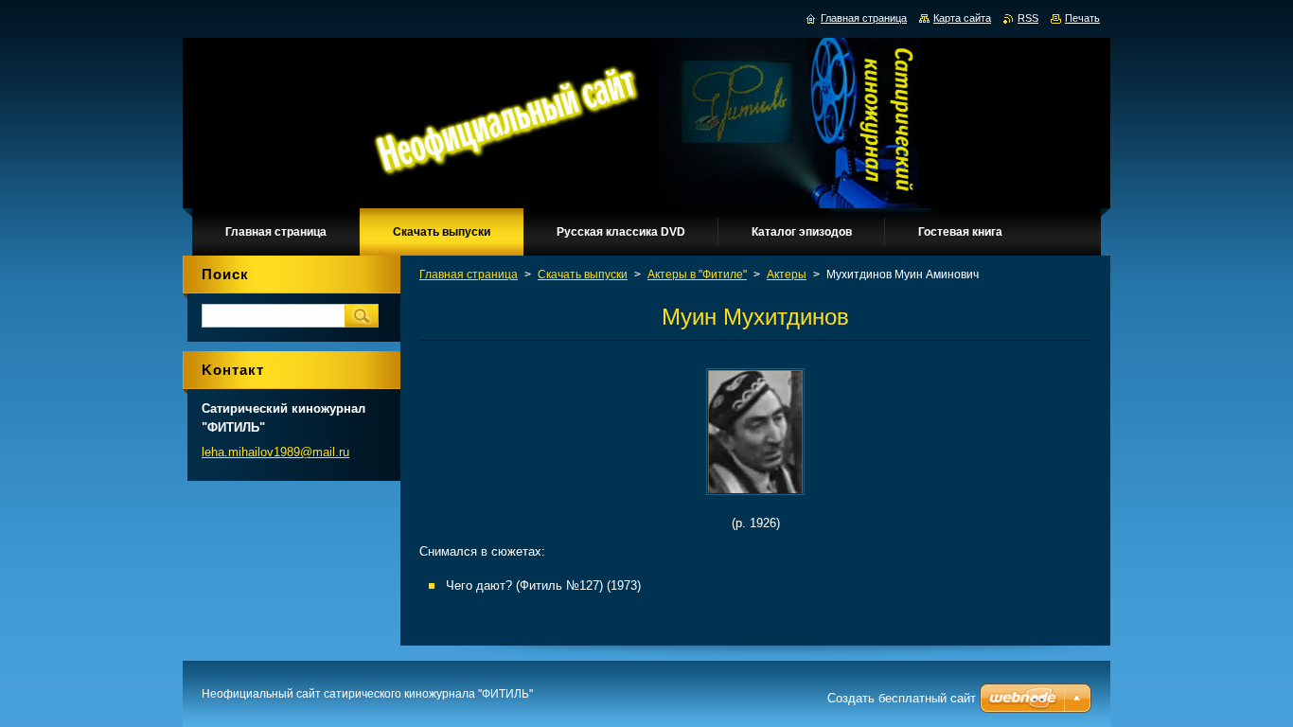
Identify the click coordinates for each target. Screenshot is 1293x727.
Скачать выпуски (583, 274)
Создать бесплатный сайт (901, 698)
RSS (1028, 18)
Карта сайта (962, 18)
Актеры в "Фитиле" (697, 274)
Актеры (786, 274)
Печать (1082, 18)
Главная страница (468, 274)
